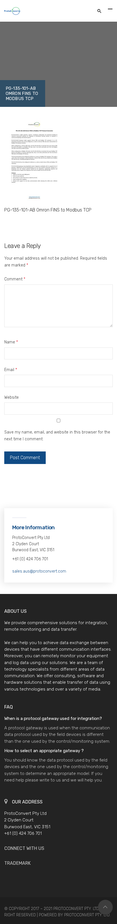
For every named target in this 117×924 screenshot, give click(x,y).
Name (11, 342)
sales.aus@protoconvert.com (39, 571)
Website (11, 397)
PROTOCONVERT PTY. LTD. (87, 915)
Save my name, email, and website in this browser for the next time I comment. (57, 435)
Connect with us (24, 848)
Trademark (17, 863)
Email (10, 369)
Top (105, 907)
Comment (14, 279)
